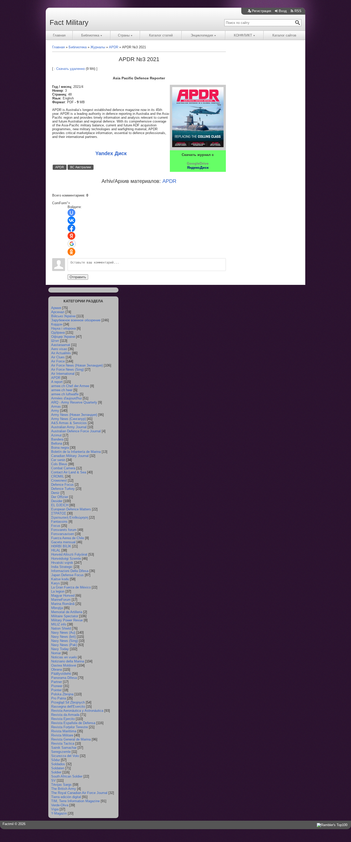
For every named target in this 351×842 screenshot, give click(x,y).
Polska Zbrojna (62, 694)
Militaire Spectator (64, 616)
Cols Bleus (59, 464)
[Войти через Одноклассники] (71, 252)
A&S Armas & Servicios (69, 423)
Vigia (55, 809)
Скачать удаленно (70, 69)
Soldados (58, 764)
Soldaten (57, 768)
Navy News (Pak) (64, 645)
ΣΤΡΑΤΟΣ (58, 513)
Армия (56, 308)
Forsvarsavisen (62, 534)
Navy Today (60, 649)
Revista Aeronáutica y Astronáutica (77, 711)
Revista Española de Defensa (73, 723)
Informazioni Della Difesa (69, 571)
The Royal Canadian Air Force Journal (79, 793)
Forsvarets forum (64, 530)
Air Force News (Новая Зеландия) (77, 365)
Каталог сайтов (284, 35)
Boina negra (60, 448)
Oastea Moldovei (63, 665)
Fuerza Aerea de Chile (67, 538)
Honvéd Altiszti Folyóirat (69, 554)
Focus (55, 526)
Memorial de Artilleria (66, 612)
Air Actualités (61, 353)
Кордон (56, 324)
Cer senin (58, 460)
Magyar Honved (63, 595)
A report (57, 382)
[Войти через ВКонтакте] (71, 220)
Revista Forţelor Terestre (69, 727)
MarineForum (61, 600)
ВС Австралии (80, 167)
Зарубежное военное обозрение (75, 320)
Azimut (56, 435)
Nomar (56, 653)
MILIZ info (58, 624)
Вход (283, 11)
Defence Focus (62, 485)
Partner (56, 682)
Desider (56, 501)
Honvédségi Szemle (66, 558)
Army (55, 411)
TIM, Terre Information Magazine (75, 801)
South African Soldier (66, 776)
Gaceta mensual (63, 542)
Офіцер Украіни (63, 337)
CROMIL (57, 476)
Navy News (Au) (63, 632)
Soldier (56, 772)
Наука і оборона (63, 328)
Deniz (55, 493)
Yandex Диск (111, 153)
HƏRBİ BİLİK (61, 546)
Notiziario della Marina (67, 661)
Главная (59, 35)
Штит (55, 341)
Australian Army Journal (69, 427)
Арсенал (57, 312)
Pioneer (56, 686)
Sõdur (55, 760)
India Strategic (62, 567)
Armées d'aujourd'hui (66, 398)
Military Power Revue (67, 620)
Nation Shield (61, 628)
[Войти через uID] (71, 213)
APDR (59, 167)
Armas (56, 406)
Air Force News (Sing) (67, 369)
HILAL (55, 550)
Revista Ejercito (63, 719)
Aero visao (59, 349)
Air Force (58, 361)
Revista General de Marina (71, 739)
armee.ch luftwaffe (65, 394)
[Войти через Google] (72, 244)
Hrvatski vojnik (62, 563)
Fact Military (69, 22)
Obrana (56, 669)
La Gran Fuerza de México (71, 587)
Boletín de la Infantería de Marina (76, 452)
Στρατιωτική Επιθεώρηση (69, 517)
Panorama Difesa (64, 678)
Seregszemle (61, 752)
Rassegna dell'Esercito (68, 706)
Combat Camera (63, 468)
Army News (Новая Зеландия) (74, 415)
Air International (63, 374)
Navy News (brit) (63, 637)
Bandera (57, 439)
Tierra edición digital (66, 797)
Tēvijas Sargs (61, 785)
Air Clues (58, 357)
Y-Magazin (59, 813)
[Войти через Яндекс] (71, 236)
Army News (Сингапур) (68, 419)
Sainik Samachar (64, 748)
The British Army (63, 789)
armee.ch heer (61, 390)
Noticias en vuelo (64, 657)
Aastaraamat (60, 345)
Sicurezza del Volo (65, 756)
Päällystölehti (61, 674)
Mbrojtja (57, 608)
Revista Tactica (62, 743)
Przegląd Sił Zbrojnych (68, 702)
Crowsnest (59, 480)
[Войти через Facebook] (71, 228)
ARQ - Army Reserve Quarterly (74, 402)
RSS (297, 11)
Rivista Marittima (63, 731)
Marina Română (63, 604)
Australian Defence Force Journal (76, 431)
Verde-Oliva (59, 805)
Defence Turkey (63, 489)
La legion (57, 591)
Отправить (78, 277)
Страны (124, 35)
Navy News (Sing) (64, 641)
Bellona (56, 443)
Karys (55, 583)
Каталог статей (161, 35)
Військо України (63, 316)
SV (53, 780)
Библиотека (90, 35)
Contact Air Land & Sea (68, 472)
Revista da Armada (65, 715)
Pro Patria (58, 698)
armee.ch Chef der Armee (70, 386)
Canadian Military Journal (70, 456)
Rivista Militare (62, 735)
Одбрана (58, 332)
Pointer (56, 690)
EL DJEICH (59, 505)
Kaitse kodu (60, 579)
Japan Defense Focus (67, 575)
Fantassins (59, 521)
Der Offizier (59, 497)
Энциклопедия (202, 35)
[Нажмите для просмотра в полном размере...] (198, 146)
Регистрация (261, 11)
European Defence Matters (71, 509)
